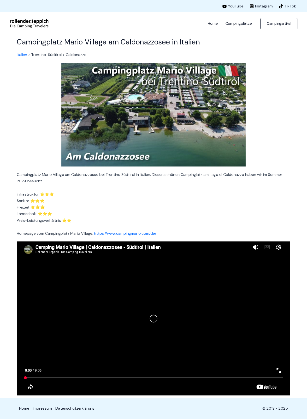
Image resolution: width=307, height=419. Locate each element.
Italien (22, 54)
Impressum (42, 408)
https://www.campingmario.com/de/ (125, 233)
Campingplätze (238, 23)
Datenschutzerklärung (74, 408)
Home (213, 23)
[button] (278, 23)
